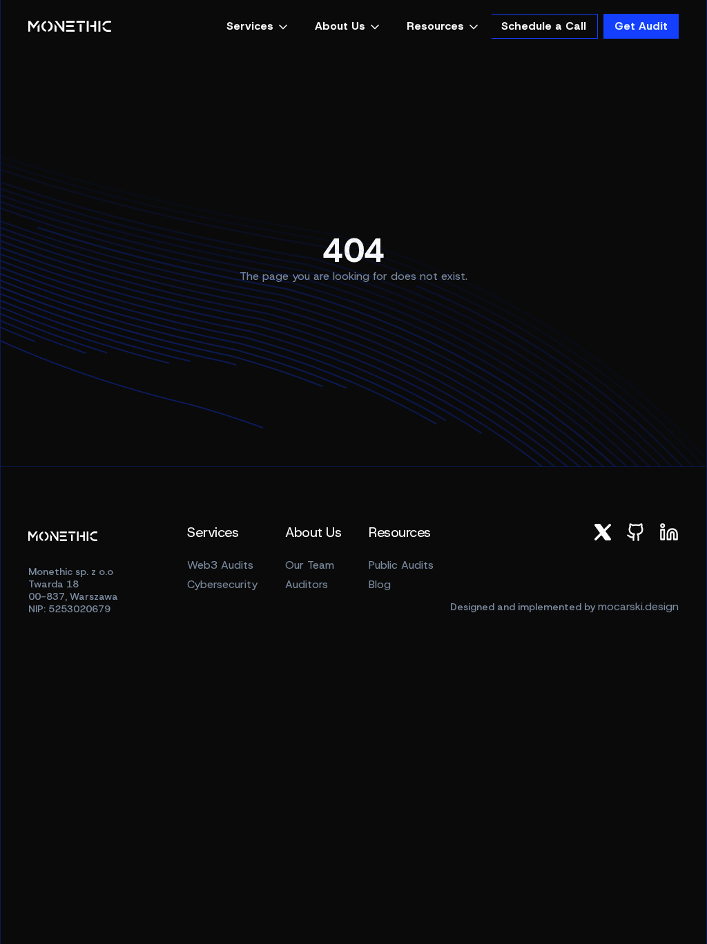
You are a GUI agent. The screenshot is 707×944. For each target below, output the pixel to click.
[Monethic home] (69, 26)
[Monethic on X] (602, 532)
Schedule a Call (543, 26)
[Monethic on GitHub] (636, 532)
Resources (435, 26)
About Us (340, 26)
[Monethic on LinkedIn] (669, 532)
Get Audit (641, 26)
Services (249, 26)
